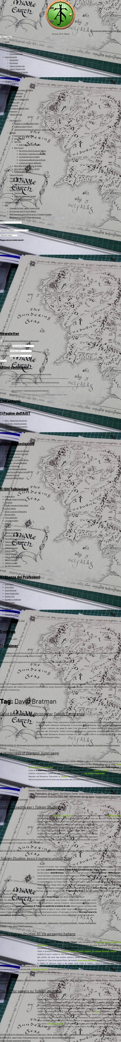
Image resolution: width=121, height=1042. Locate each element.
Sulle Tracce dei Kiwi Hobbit (30, 145)
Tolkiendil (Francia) (12, 475)
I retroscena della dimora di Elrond (32, 160)
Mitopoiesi (13, 63)
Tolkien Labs (14, 102)
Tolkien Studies (11, 560)
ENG (6, 205)
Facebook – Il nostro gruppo (16, 423)
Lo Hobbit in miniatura (23, 199)
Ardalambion (10, 496)
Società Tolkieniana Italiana (15, 469)
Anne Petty (9, 584)
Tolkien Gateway (11, 548)
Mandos (8, 523)
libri (58, 787)
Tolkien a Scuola (15, 114)
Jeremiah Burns (70, 790)
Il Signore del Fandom (22, 172)
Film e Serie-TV (15, 120)
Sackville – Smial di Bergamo (16, 463)
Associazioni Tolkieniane (24, 135)
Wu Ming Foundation (13, 566)
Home (7, 42)
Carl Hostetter (74, 1034)
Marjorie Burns (41, 793)
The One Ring (19, 193)
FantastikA (13, 60)
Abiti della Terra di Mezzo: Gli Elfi (27, 169)
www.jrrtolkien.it (6, 653)
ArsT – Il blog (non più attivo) (16, 420)
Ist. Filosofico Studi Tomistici (16, 454)
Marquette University (13, 530)
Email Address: (6, 346)
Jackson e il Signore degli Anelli (26, 123)
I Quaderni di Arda (11, 81)
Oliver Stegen (53, 793)
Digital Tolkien (10, 508)
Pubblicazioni (51, 850)
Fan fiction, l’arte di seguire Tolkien (32, 151)
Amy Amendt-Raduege (69, 787)
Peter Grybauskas (86, 793)
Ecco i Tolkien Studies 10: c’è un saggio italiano (37, 933)
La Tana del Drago (12, 78)
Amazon (64, 776)
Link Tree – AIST (11, 432)
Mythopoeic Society (12, 457)
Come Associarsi (16, 54)
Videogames (14, 181)
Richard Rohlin (115, 793)
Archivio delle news (37, 850)
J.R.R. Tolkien (10, 84)
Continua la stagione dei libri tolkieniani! (36, 390)
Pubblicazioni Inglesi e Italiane (21, 90)
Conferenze (39, 745)
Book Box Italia (16, 382)
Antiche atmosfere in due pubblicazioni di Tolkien (35, 374)
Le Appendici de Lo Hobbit (29, 157)
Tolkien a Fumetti (16, 175)
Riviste (60, 850)
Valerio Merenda (16, 390)
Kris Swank (109, 790)
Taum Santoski (75, 796)
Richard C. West (101, 793)
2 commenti (70, 1037)
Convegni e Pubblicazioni (19, 99)
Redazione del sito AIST (18, 48)
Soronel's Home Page (13, 536)
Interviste (13, 111)
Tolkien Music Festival (13, 557)
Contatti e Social (16, 51)
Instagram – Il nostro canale (15, 429)
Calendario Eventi (12, 202)
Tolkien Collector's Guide (14, 542)
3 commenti (113, 850)
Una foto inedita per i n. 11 (33, 807)
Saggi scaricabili (15, 96)
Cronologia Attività (16, 75)
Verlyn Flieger (10, 617)
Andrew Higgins (85, 787)
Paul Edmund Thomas (69, 793)
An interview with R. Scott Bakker (22, 211)
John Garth (9, 608)
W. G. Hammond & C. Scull (15, 620)
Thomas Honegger (102, 796)
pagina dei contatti (75, 687)
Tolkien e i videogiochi (23, 184)
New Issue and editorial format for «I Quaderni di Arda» (30, 214)
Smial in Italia (19, 139)
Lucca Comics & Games (18, 72)
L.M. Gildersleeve (11, 611)
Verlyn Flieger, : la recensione (41, 382)
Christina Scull (97, 1034)
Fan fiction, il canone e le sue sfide (32, 154)
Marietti (8, 527)
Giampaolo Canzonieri (26, 745)
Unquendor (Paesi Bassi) (14, 478)
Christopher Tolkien (64, 745)
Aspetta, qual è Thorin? (23, 126)
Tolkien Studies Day (17, 66)
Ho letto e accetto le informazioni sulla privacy (20, 341)
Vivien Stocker (5, 799)
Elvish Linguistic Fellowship (16, 511)
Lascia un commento (111, 745)
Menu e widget (6, 37)
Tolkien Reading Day (17, 69)
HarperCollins (10, 514)
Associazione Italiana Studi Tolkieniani (106, 31)
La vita (12, 87)
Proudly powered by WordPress (18, 1040)
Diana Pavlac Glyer (12, 593)
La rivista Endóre (11, 520)
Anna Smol (96, 787)
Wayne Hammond (59, 1037)
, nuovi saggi (29, 753)
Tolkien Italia (10, 551)
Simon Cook (53, 796)
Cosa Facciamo (11, 57)
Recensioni (13, 105)
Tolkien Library (10, 554)
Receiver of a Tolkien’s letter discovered (25, 217)
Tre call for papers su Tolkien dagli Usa (31, 991)
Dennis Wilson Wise (44, 790)
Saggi (47, 745)
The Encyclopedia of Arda (15, 539)
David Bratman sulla (42, 713)
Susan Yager (63, 796)
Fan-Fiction (18, 148)
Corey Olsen (9, 587)
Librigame (13, 187)
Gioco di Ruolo (15, 190)
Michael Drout (83, 923)
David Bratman (10, 590)
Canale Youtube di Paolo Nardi (16, 505)
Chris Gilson (86, 1034)
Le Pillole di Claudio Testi (19, 108)
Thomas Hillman (88, 796)
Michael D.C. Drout (12, 614)
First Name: (5, 351)
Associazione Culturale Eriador (17, 451)
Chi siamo (9, 45)
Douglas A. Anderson (13, 599)
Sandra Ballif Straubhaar (37, 796)
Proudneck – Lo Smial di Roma (16, 460)
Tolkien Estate (10, 545)
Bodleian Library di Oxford (15, 499)
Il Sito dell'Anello (11, 517)
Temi (7, 117)
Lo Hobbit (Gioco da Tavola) (25, 196)
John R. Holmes (97, 790)
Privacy (3, 1040)
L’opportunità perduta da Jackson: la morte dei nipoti (35, 129)
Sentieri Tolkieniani (12, 466)
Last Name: (4, 355)
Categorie (4, 227)
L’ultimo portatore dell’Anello (30, 163)
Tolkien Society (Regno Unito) (16, 472)
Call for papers (52, 1034)
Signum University (12, 533)
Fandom (12, 133)
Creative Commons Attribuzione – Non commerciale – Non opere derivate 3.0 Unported (79, 684)
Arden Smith (63, 1034)
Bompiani (8, 502)
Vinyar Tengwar (45, 1037)
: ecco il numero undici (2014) (36, 858)
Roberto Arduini (51, 787)
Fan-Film (17, 141)
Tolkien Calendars (16, 178)
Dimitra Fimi (10, 596)
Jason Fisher (10, 602)
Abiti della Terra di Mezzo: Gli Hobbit (28, 166)
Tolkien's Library (11, 563)
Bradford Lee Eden (108, 787)
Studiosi (53, 745)
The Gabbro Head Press (94, 773)
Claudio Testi (63, 980)
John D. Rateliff (11, 605)
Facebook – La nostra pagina (16, 426)
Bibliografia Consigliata (14, 93)
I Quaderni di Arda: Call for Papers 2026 (24, 208)
